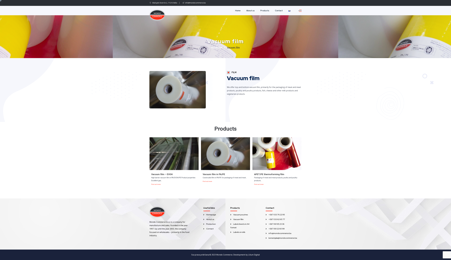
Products (264, 10)
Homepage (216, 47)
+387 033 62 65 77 (277, 219)
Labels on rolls (239, 232)
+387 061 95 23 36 (276, 224)
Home (238, 10)
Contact (279, 10)
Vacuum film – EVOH (162, 174)
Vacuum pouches (240, 214)
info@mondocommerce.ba (280, 233)
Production (211, 224)
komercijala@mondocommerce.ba (283, 238)
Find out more (156, 184)
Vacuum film (238, 219)
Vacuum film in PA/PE (214, 174)
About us (250, 10)
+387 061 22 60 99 (277, 229)
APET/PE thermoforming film (269, 174)
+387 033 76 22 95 (277, 214)
